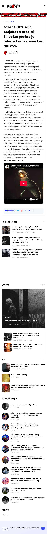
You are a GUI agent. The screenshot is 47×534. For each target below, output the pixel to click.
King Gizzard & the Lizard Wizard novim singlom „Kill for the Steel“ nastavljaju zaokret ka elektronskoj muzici (26, 469)
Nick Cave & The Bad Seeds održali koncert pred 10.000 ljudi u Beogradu (27, 499)
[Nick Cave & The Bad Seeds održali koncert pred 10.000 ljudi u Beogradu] (5, 500)
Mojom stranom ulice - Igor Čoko (21, 320)
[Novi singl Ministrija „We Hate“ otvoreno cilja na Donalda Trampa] (6, 230)
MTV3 (12, 22)
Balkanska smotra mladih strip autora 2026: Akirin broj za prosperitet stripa (26, 480)
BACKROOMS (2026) (19, 375)
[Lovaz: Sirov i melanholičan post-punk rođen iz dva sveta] (5, 490)
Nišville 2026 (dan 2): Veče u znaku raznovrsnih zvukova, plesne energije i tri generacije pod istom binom (27, 448)
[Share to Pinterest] (21, 211)
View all (43, 222)
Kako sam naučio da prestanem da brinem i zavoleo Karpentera (28, 365)
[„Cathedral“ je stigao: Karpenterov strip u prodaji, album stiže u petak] (6, 388)
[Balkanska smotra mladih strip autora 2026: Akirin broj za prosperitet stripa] (5, 481)
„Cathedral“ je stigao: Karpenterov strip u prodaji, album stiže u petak (28, 386)
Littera (7, 317)
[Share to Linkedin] (25, 211)
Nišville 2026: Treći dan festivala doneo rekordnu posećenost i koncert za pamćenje (26, 415)
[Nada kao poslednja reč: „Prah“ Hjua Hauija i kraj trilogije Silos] (8, 347)
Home (6, 22)
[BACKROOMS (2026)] (6, 378)
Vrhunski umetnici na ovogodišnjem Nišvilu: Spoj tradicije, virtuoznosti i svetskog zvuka (25, 426)
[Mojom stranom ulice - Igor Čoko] (23, 308)
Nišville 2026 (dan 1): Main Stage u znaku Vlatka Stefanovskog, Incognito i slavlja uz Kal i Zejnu (27, 459)
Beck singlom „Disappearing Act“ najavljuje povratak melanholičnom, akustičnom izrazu (27, 239)
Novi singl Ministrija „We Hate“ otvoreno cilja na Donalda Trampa (27, 228)
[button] (33, 211)
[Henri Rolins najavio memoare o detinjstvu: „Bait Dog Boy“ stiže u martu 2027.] (8, 337)
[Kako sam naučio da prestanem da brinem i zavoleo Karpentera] (6, 367)
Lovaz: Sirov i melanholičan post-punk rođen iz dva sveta (26, 489)
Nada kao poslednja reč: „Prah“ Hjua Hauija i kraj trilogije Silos (27, 345)
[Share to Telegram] (29, 211)
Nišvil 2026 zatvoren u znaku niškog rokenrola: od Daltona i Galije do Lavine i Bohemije (27, 437)
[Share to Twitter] (18, 211)
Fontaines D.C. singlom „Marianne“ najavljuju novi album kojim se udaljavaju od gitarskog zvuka (27, 252)
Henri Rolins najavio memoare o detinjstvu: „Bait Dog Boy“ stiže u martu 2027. (26, 336)
